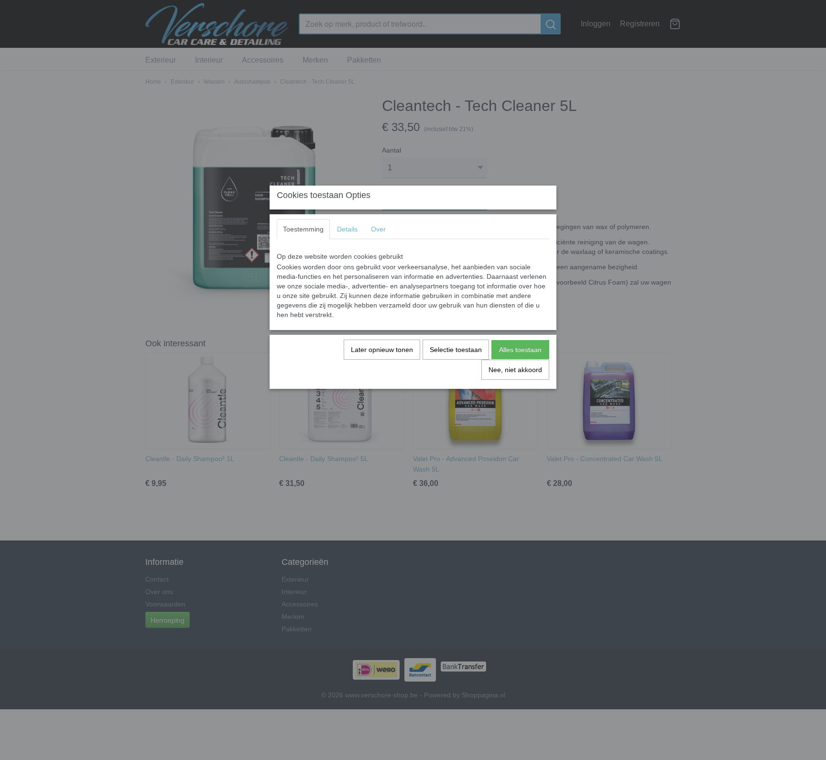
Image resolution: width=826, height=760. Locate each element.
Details (347, 229)
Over (378, 229)
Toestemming (303, 229)
